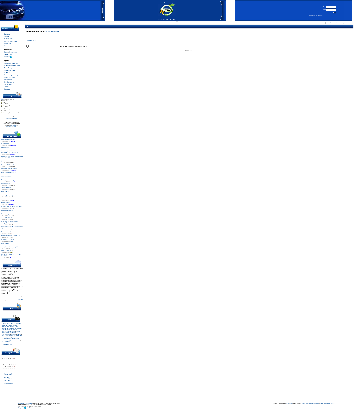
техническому (5, 340)
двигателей (14, 329)
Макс (12, 241)
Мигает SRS (4, 147)
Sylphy (4, 325)
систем (4, 338)
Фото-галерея (8, 39)
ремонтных (19, 335)
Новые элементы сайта (6, 232)
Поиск (6, 52)
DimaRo (11, 224)
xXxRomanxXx (13, 145)
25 (9, 239)
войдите (13, 125)
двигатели (5, 331)
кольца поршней (5, 191)
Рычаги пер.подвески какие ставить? (9, 214)
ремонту (4, 337)
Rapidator (18, 323)
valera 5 (10, 149)
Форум (6, 36)
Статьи (6, 46)
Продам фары (4, 143)
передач (19, 334)
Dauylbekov (12, 166)
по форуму (342, 23)
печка (3, 335)
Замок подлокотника (6, 176)
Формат (4, 328)
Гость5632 (12, 208)
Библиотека (8, 43)
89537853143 (12, 162)
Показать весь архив (8, 383)
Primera (13, 323)
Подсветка (9, 325)
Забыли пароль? (319, 15)
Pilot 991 (314, 403)
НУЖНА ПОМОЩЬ (6, 250)
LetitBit (4, 323)
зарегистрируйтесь (11, 126)
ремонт (8, 335)
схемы (18, 338)
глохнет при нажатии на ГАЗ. (8, 172)
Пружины (3, 239)
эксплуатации (6, 341)
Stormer (310, 403)
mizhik (307, 403)
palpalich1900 (12, 185)
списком (12, 46)
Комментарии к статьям (12, 65)
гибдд (9, 329)
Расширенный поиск (334, 23)
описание (13, 334)
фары (18, 340)
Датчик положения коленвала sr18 (9, 198)
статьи (15, 52)
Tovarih (330, 403)
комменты (18, 68)
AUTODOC (12, 158)
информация (5, 332)
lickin (325, 403)
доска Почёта (8, 54)
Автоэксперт (8, 79)
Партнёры (7, 72)
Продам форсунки (5, 183)
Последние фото (9, 68)
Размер (15, 325)
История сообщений (11, 118)
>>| (14, 139)
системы (8, 338)
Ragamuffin (13, 141)
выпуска (4, 329)
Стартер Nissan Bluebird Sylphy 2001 (9, 247)
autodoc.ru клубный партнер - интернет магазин (12, 156)
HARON (334, 403)
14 (7, 157)
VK (30, 408)
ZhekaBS (303, 403)
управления (13, 340)
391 (15, 152)
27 (12, 239)
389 (12, 152)
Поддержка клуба (9, 77)
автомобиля (18, 328)
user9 (11, 248)
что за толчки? (4, 202)
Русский (12, 326)
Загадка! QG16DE (5, 187)
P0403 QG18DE (5, 243)
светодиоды (18, 337)
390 (14, 152)
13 (6, 157)
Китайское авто (9, 82)
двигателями (11, 331)
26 (11, 239)
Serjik (11, 229)
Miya (291, 403)
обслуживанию (6, 334)
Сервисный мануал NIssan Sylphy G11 (10, 235)
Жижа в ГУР (4, 217)
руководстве (10, 337)
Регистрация (312, 15)
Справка (6, 87)
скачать (14, 338)
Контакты (7, 89)
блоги (11, 52)
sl (11, 233)
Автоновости (8, 84)
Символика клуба (9, 70)
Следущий (21, 299)
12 (5, 157)
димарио (13, 174)
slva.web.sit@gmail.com (52, 31)
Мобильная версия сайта (25, 403)
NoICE (287, 403)
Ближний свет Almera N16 (7, 210)
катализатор (13, 332)
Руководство (5, 326)
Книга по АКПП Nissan (6, 164)
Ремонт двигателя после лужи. (8, 180)
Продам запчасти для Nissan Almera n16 (10, 206)
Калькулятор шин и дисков (12, 75)
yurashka (321, 403)
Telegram (7, 57)
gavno (12, 237)
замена (18, 331)
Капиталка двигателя (6, 195)
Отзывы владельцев (10, 41)
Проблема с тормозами (6, 139)
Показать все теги (7, 344)
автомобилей (10, 328)
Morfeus (317, 403)
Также (16, 326)
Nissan (8, 323)
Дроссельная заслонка (6, 161)
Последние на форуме (11, 63)
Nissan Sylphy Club (34, 40)
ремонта (12, 335)
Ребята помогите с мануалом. (8, 168)
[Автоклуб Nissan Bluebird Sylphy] (167, 10)
